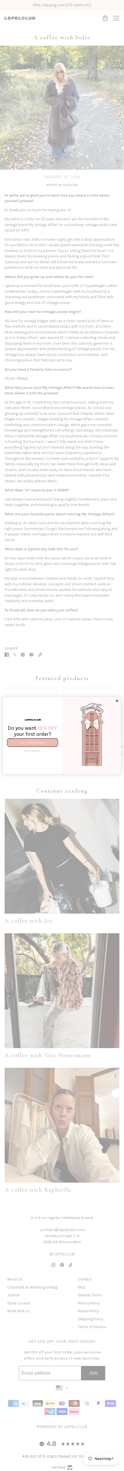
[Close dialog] (116, 700)
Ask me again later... (32, 751)
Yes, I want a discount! (32, 742)
